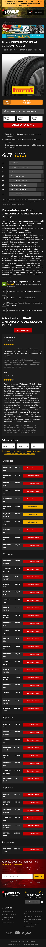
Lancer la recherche (23, 125)
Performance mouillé (19, 181)
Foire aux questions (8, 923)
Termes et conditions (14, 944)
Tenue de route (17, 194)
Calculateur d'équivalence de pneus (33, 912)
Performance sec (17, 176)
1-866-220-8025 (34, 895)
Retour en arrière (9, 22)
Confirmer (38, 876)
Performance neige (18, 185)
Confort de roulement (19, 167)
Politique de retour (8, 917)
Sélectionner (32, 506)
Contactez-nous (33, 468)
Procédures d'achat (8, 911)
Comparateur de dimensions (33, 916)
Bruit (13, 172)
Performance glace (18, 189)
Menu (40, 13)
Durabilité (14, 163)
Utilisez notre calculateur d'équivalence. (19, 454)
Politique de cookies (8, 920)
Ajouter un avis (23, 330)
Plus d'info (35, 35)
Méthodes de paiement (9, 914)
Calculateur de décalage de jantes (32, 920)
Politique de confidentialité (30, 944)
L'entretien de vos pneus (31, 924)
